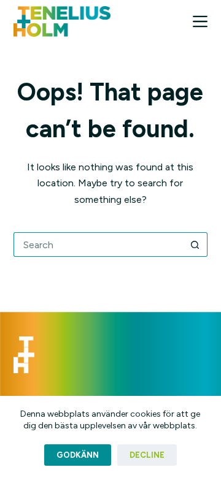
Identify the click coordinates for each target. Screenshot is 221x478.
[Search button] (195, 244)
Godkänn (77, 455)
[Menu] (200, 21)
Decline (147, 455)
